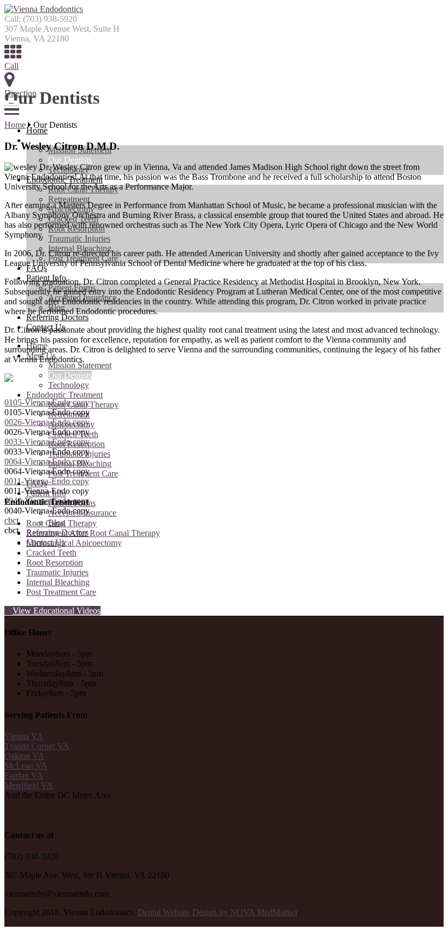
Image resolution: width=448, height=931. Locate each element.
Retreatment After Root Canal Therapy (93, 533)
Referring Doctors (57, 317)
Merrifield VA (28, 785)
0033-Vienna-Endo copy (47, 441)
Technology (68, 385)
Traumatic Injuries (79, 238)
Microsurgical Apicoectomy (74, 542)
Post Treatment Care (61, 592)
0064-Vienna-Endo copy (47, 461)
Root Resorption (54, 562)
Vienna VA (23, 736)
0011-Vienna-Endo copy (46, 481)
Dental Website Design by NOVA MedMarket (217, 912)
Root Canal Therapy (61, 523)
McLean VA (26, 765)
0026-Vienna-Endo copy (47, 422)
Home (37, 130)
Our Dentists (70, 159)
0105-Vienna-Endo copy (47, 402)
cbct (11, 520)
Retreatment (69, 199)
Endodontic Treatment (64, 394)
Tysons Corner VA (36, 746)
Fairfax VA (23, 775)
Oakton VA (24, 756)
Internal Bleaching (58, 582)
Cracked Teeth (51, 552)
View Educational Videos (57, 610)
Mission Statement (79, 365)
